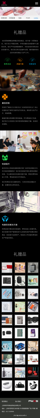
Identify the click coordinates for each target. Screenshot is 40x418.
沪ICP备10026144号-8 (20, 415)
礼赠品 (36, 18)
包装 (20, 18)
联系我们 (5, 401)
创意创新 (4, 18)
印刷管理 (12, 18)
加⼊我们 (18, 401)
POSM (28, 18)
